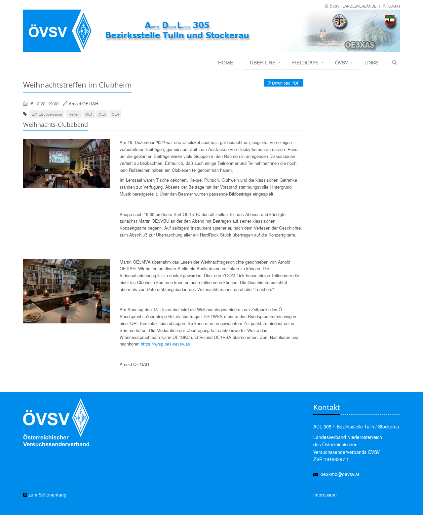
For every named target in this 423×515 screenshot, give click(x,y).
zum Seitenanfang (46, 494)
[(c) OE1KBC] (66, 291)
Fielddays (305, 62)
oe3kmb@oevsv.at (340, 474)
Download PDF (285, 83)
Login (394, 6)
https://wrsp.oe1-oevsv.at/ (165, 344)
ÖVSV (341, 62)
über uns (263, 62)
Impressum (325, 494)
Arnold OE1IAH (83, 103)
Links (371, 62)
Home (225, 62)
